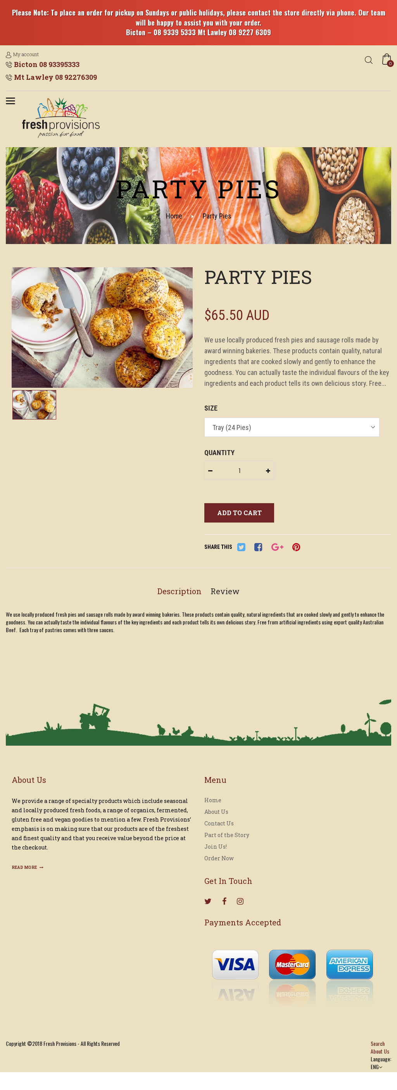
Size (210, 408)
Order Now (219, 858)
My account (26, 54)
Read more (25, 867)
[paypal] (292, 973)
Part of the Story (226, 835)
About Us (216, 811)
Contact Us (219, 823)
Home (174, 216)
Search (378, 1043)
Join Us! (215, 846)
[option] (102, 328)
